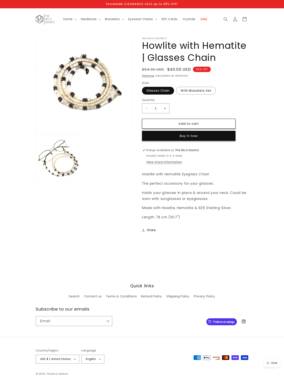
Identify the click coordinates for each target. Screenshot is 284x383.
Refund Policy (151, 296)
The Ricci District (57, 373)
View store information (164, 162)
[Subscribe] (107, 321)
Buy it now (189, 136)
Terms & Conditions (121, 296)
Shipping (148, 75)
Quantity (148, 100)
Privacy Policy (204, 296)
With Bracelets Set (196, 91)
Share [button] (151, 230)
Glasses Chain (158, 91)
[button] (69, 19)
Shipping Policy (178, 296)
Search (74, 296)
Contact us (93, 296)
